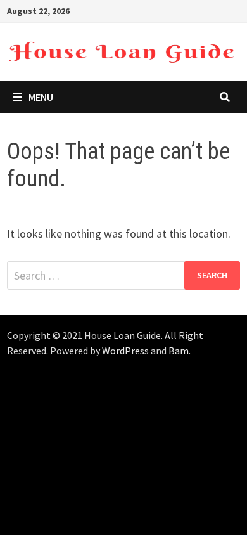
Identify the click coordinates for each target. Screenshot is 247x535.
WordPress (125, 350)
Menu (40, 97)
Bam (178, 350)
